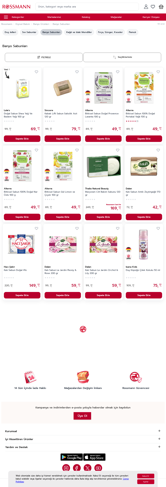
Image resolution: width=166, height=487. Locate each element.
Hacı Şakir (9, 267)
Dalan (129, 188)
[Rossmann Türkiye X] (87, 468)
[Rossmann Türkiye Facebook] (77, 468)
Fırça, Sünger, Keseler (110, 32)
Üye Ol (82, 416)
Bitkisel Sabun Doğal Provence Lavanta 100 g (102, 115)
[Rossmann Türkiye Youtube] (98, 468)
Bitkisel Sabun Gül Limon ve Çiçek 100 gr (60, 193)
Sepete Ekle (22, 138)
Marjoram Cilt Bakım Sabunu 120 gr (102, 193)
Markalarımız (54, 17)
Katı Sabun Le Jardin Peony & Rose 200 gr (61, 272)
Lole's (7, 110)
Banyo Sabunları (51, 32)
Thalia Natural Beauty (97, 188)
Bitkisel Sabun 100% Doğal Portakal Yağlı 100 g (140, 115)
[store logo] (16, 6)
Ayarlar (145, 482)
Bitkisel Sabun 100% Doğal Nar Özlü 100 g (21, 193)
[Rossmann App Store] (94, 457)
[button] (160, 6)
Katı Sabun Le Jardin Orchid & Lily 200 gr (101, 272)
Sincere (49, 110)
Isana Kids (131, 267)
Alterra (89, 110)
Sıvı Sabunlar (29, 32)
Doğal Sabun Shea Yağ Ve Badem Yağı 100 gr (18, 115)
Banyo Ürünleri (41, 24)
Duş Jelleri (10, 32)
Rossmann (6, 24)
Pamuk (132, 32)
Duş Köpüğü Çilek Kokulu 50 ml (143, 270)
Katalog (86, 17)
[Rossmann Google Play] (71, 457)
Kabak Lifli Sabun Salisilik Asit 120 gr (61, 115)
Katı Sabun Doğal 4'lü (15, 270)
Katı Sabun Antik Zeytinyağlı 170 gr (143, 193)
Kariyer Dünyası (151, 17)
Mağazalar (116, 17)
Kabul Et (145, 476)
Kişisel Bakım (23, 24)
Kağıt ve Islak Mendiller (79, 32)
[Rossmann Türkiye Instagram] (66, 468)
